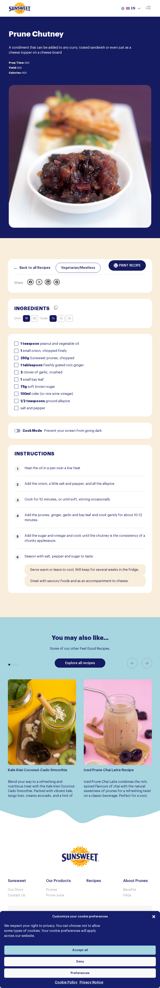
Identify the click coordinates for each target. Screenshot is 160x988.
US (34, 318)
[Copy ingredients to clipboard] (55, 307)
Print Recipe (130, 265)
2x (61, 318)
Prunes (51, 889)
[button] (154, 917)
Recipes (93, 881)
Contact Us (16, 895)
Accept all (80, 950)
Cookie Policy (66, 982)
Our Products (58, 881)
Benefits (129, 889)
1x (53, 318)
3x (69, 318)
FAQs (127, 895)
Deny (80, 961)
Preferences (80, 973)
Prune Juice (55, 895)
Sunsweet (17, 881)
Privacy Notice (91, 982)
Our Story (15, 889)
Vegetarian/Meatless (78, 267)
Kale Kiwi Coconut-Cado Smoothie (37, 770)
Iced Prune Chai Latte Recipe (109, 770)
